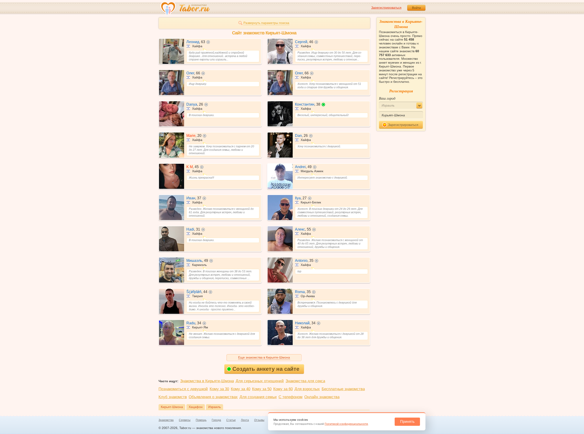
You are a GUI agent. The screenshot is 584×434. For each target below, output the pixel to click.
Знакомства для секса (305, 381)
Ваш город (387, 98)
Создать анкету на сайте (265, 369)
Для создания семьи (258, 397)
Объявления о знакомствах (213, 397)
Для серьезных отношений (260, 381)
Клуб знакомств (173, 397)
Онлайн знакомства (321, 397)
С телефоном (290, 397)
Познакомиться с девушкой (183, 389)
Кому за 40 (240, 389)
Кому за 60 (283, 389)
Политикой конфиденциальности (346, 424)
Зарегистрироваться (386, 7)
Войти (416, 8)
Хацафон (196, 407)
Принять (407, 422)
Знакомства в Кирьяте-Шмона (207, 381)
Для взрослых (307, 389)
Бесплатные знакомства (343, 389)
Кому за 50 (261, 389)
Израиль (214, 407)
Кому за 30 (219, 389)
